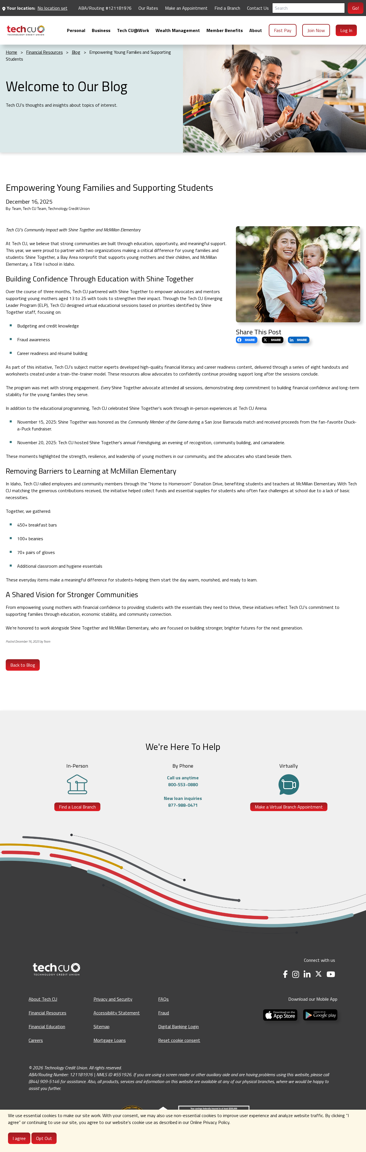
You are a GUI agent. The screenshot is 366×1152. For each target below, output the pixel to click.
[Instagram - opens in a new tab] (295, 974)
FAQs (163, 999)
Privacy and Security (113, 999)
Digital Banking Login (178, 1026)
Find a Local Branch (77, 806)
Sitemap (102, 1026)
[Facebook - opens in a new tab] (285, 974)
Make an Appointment (186, 8)
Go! (355, 8)
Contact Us (258, 8)
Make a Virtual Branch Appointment (289, 806)
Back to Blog (22, 665)
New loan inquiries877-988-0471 (183, 802)
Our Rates (148, 8)
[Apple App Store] (281, 1014)
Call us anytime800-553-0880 (183, 781)
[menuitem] (26, 30)
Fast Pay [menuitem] (282, 30)
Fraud (163, 1012)
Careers (36, 1040)
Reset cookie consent (179, 1040)
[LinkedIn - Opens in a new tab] (307, 974)
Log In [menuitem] (346, 30)
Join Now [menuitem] (316, 30)
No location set (52, 8)
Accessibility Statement (117, 1012)
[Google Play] (319, 1014)
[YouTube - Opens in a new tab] (330, 974)
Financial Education (47, 1026)
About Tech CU (43, 999)
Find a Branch (227, 8)
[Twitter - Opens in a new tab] (318, 974)
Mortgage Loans (110, 1040)
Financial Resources (47, 1012)
